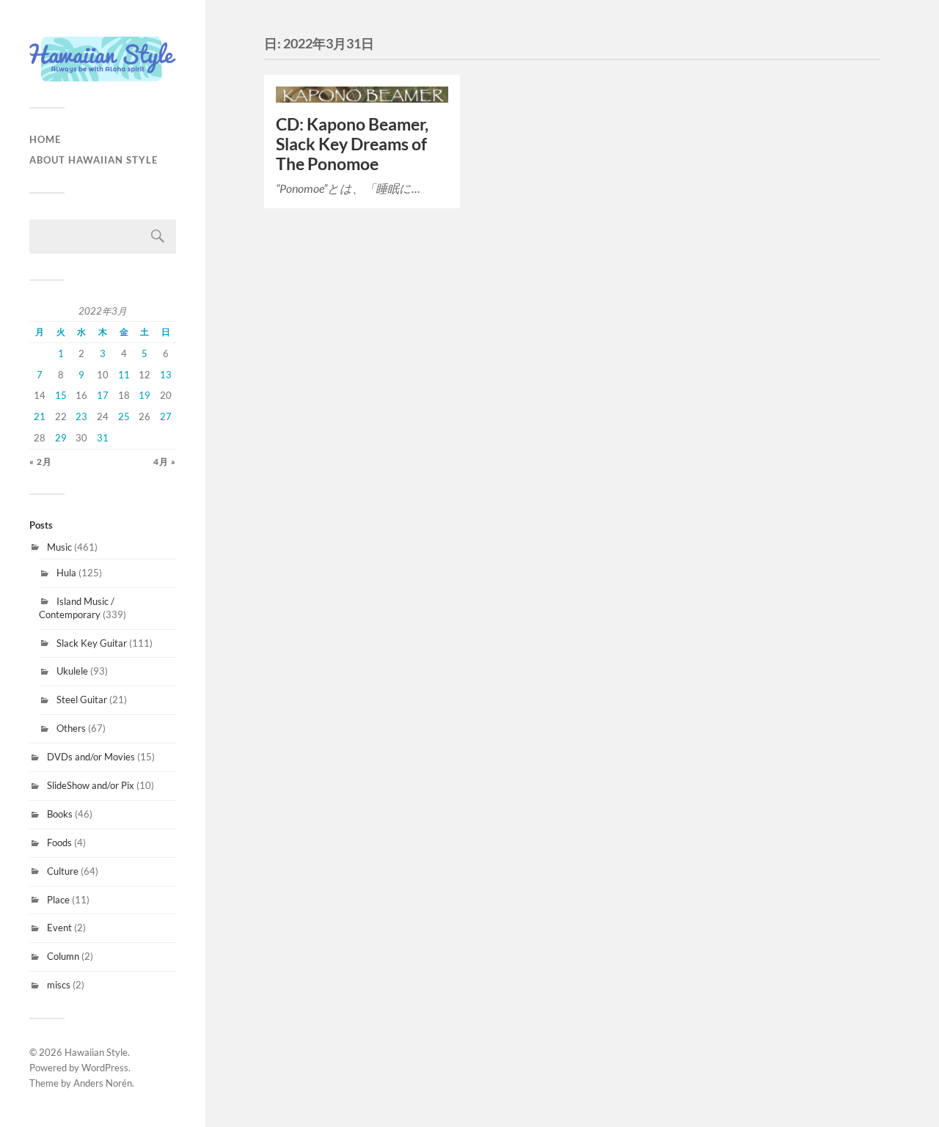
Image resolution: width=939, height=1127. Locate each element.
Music (59, 547)
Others (71, 728)
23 (81, 416)
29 (61, 438)
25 (124, 416)
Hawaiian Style (96, 1052)
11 (124, 375)
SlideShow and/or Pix (90, 785)
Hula (66, 573)
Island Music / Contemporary (76, 607)
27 (166, 416)
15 (61, 395)
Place (58, 900)
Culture (62, 871)
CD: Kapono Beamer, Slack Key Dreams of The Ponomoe (352, 144)
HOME (45, 139)
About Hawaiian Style (93, 160)
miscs (58, 985)
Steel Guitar (81, 699)
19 (144, 395)
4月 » (164, 461)
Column (63, 956)
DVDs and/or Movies (91, 757)
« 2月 (40, 461)
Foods (59, 842)
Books (60, 814)
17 (103, 395)
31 (103, 438)
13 (166, 375)
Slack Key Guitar (91, 643)
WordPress (104, 1067)
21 (39, 416)
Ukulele (72, 671)
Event (59, 927)
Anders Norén (102, 1083)
